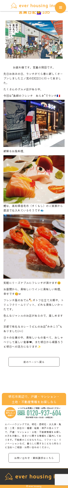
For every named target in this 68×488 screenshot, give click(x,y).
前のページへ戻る (34, 362)
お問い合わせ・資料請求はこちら (34, 458)
